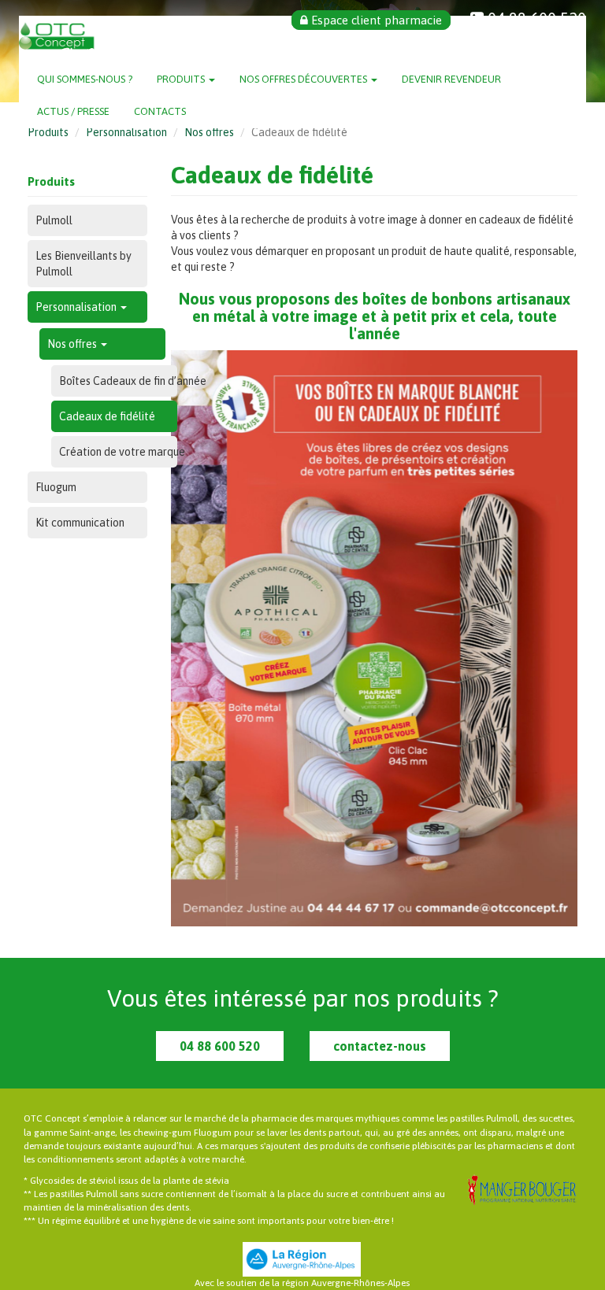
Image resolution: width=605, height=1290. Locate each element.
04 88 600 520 (220, 1046)
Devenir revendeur (451, 79)
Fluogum (55, 487)
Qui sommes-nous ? (84, 79)
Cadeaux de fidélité (107, 416)
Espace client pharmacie (375, 20)
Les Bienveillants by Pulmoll (83, 263)
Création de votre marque (118, 451)
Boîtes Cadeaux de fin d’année (118, 381)
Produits (182, 79)
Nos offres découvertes (304, 79)
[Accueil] (72, 39)
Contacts (160, 111)
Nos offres (209, 132)
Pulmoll (53, 220)
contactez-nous (379, 1046)
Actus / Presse (73, 111)
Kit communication (79, 522)
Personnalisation (126, 132)
